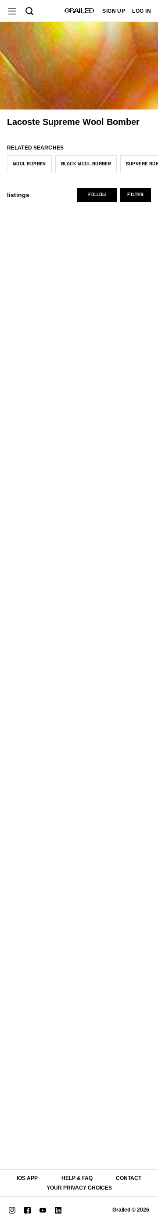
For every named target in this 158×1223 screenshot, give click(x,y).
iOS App (27, 1178)
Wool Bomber (29, 164)
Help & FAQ (77, 1178)
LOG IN (141, 11)
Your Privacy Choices (79, 1188)
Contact (128, 1178)
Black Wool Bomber (86, 164)
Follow (97, 195)
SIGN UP (113, 11)
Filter (135, 195)
